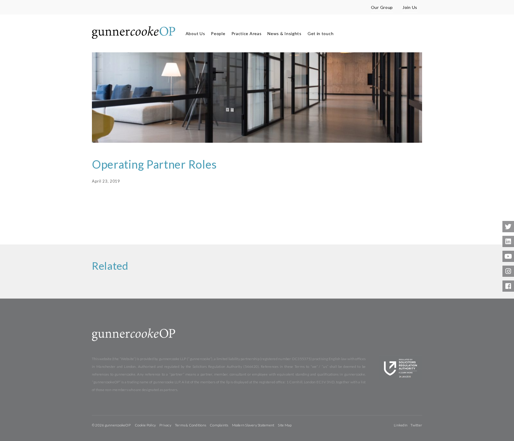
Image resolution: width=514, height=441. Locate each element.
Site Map (285, 425)
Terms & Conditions (190, 425)
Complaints (219, 425)
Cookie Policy (145, 425)
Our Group (382, 7)
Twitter (416, 425)
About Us (195, 33)
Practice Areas (246, 33)
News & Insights (284, 33)
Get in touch (320, 33)
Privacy (165, 425)
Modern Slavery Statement (253, 425)
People (218, 33)
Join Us (409, 7)
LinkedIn (401, 425)
